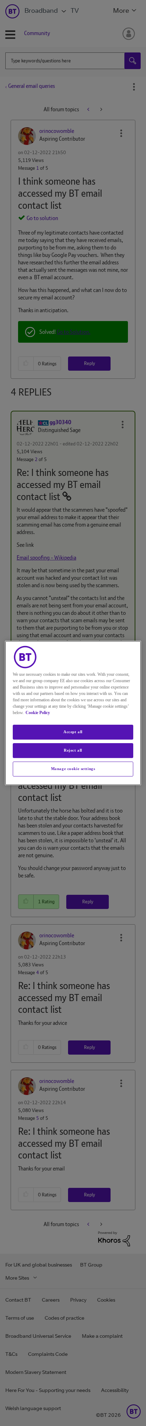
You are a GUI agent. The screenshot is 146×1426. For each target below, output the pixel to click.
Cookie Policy (38, 712)
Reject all (73, 750)
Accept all (73, 732)
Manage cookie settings (73, 769)
